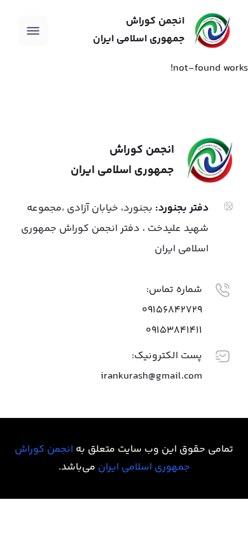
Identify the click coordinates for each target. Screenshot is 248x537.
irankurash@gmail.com (151, 376)
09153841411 (174, 330)
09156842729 (172, 310)
